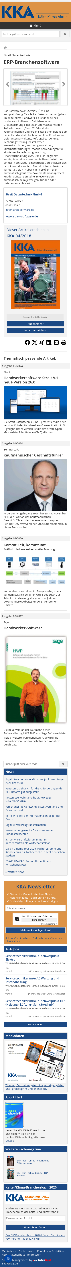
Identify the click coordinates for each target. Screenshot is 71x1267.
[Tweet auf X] (34, 344)
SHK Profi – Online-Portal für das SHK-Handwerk (33, 1162)
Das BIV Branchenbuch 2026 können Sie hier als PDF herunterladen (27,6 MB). (35, 1236)
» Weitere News (14, 872)
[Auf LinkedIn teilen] (49, 344)
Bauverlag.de (10, 1263)
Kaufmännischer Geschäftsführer (33, 455)
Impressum (34, 1254)
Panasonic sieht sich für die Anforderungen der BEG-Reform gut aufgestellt (34, 790)
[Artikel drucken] (63, 342)
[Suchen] (65, 34)
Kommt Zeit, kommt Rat (25, 544)
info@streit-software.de (19, 209)
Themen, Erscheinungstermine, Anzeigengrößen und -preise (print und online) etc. (34, 1087)
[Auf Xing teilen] (42, 344)
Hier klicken (39, 920)
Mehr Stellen (35, 1024)
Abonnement (36, 324)
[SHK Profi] (11, 1162)
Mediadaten (9, 1251)
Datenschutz (17, 1254)
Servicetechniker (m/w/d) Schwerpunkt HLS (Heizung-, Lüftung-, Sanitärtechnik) (35, 1003)
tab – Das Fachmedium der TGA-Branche (33, 1174)
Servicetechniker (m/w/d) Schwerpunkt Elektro (32, 957)
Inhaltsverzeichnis (35, 330)
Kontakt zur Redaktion (50, 1251)
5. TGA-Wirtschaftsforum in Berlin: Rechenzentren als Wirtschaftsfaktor (27, 841)
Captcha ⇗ (49, 924)
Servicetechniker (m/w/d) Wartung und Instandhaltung (32, 980)
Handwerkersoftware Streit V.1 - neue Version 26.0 (32, 380)
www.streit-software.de (21, 216)
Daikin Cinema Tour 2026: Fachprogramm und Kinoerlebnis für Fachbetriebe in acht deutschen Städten (35, 852)
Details (9, 1140)
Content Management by (17, 1260)
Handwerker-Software (23, 627)
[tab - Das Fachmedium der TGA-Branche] (11, 1174)
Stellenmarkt (27, 1251)
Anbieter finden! (37, 1227)
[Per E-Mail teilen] (56, 342)
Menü (37, 26)
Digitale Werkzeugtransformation (25, 825)
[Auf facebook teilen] (27, 344)
